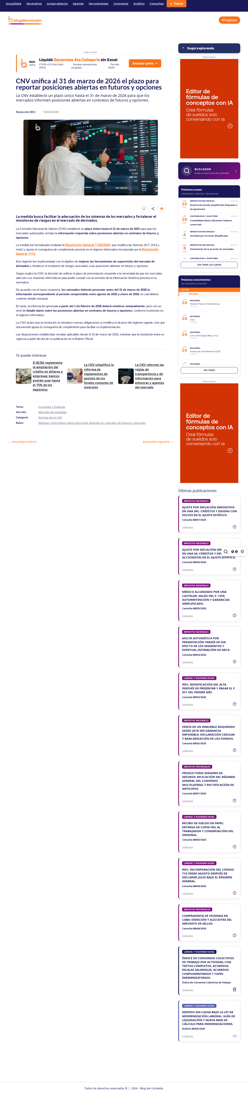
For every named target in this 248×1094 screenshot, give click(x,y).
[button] (209, 48)
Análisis (139, 3)
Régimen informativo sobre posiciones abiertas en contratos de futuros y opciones (92, 423)
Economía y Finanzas (51, 407)
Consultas (157, 3)
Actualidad (14, 3)
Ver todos (209, 370)
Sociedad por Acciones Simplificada (209, 235)
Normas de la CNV (50, 417)
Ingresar (231, 20)
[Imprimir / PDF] (161, 208)
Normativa (34, 3)
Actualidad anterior (22, 441)
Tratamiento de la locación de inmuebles (212, 249)
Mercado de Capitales (52, 412)
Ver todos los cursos (209, 264)
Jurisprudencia (57, 3)
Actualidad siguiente (158, 441)
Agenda (78, 3)
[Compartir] (153, 208)
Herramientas (98, 3)
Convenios (121, 3)
